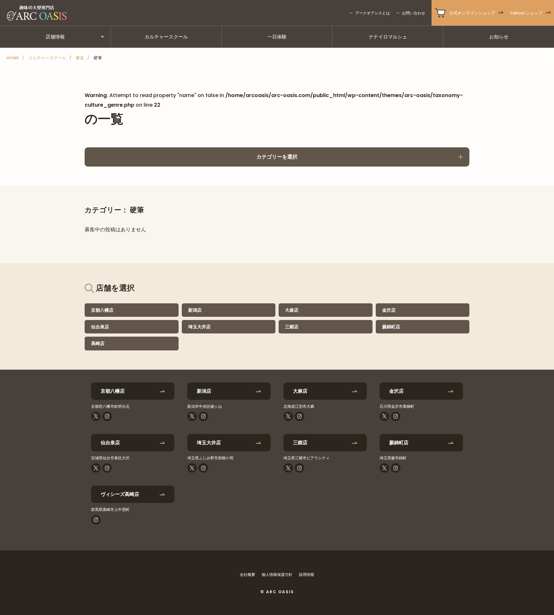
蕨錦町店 (391, 327)
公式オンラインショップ (472, 13)
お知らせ (498, 36)
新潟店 (195, 310)
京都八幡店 (102, 310)
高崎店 (98, 343)
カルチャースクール (166, 36)
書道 (80, 58)
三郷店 (291, 327)
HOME (12, 58)
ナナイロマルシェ (388, 36)
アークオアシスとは (372, 13)
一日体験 (277, 36)
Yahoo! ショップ (526, 13)
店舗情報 (55, 36)
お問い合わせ (413, 13)
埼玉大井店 (199, 327)
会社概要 (247, 574)
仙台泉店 (100, 327)
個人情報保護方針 (277, 574)
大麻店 (291, 310)
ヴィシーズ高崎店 (120, 494)
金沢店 (389, 310)
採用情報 (306, 574)
